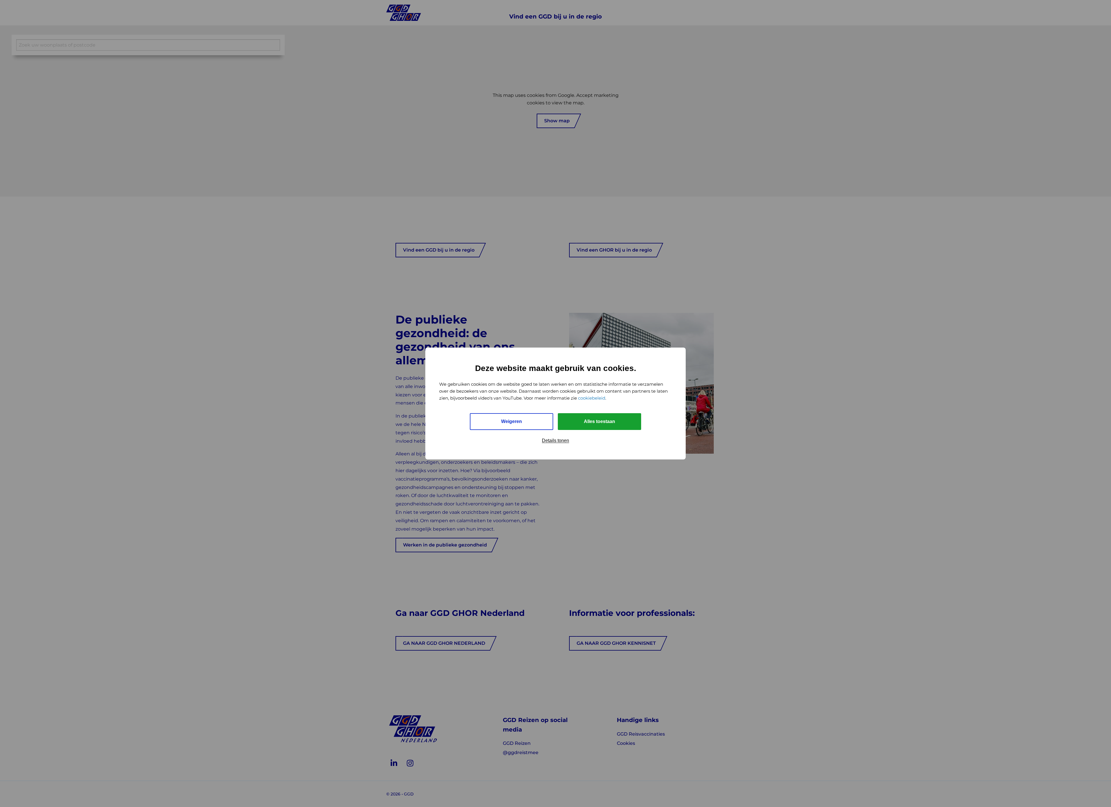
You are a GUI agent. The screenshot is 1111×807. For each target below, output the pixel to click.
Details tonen (555, 440)
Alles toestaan (599, 421)
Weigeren (511, 421)
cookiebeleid (591, 398)
